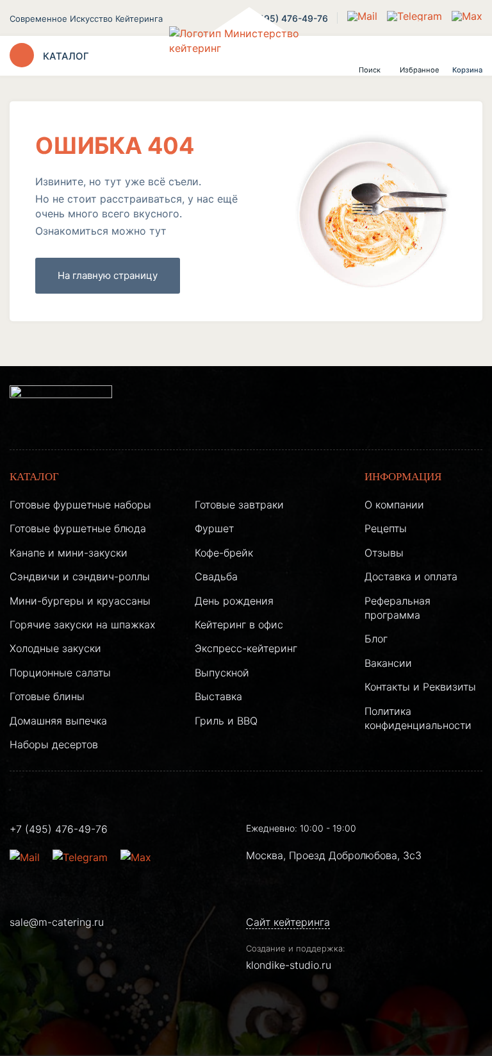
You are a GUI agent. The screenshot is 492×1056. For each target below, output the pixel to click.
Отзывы (384, 552)
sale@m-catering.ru (57, 922)
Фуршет (214, 528)
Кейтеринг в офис (239, 624)
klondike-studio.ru (288, 965)
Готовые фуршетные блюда (78, 528)
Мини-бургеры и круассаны (80, 600)
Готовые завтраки (239, 504)
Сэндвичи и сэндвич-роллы (80, 576)
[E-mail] (364, 16)
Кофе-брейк (224, 552)
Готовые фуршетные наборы (80, 504)
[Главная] (246, 56)
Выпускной (222, 672)
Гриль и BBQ (226, 720)
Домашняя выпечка (58, 720)
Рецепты (386, 528)
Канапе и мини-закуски (68, 552)
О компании (394, 504)
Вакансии (388, 663)
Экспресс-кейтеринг (246, 648)
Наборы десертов (54, 744)
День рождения (234, 600)
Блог (376, 638)
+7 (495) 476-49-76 (59, 829)
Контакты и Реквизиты (420, 686)
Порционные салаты (60, 672)
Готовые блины (47, 696)
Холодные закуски (55, 648)
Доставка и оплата (411, 576)
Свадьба (216, 576)
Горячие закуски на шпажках (82, 624)
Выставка (218, 696)
